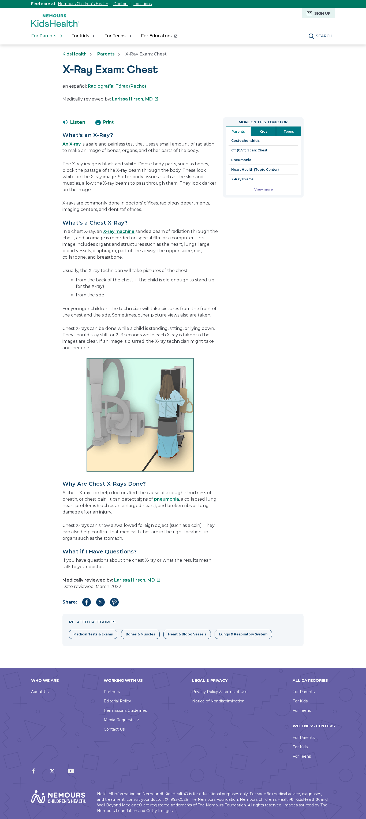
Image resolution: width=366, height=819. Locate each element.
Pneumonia (241, 160)
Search (324, 35)
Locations (142, 3)
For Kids (300, 701)
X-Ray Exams (242, 179)
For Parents (304, 691)
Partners (112, 691)
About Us (39, 691)
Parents (106, 54)
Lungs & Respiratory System (243, 634)
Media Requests (119, 719)
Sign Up (322, 13)
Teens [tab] (288, 131)
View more (263, 189)
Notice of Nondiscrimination (218, 701)
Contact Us (114, 729)
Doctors (120, 3)
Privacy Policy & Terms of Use (220, 691)
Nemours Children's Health (83, 3)
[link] (159, 36)
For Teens (302, 710)
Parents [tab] (238, 131)
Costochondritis (245, 141)
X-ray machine (119, 231)
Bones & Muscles (140, 634)
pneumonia (166, 499)
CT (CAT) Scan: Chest (249, 150)
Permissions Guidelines (125, 710)
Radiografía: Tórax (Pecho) (117, 86)
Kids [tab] (263, 131)
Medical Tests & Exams (93, 634)
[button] (74, 122)
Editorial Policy (117, 701)
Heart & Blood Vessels (187, 634)
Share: (69, 602)
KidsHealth (74, 54)
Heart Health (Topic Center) (255, 169)
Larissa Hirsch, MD (135, 99)
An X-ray (71, 144)
